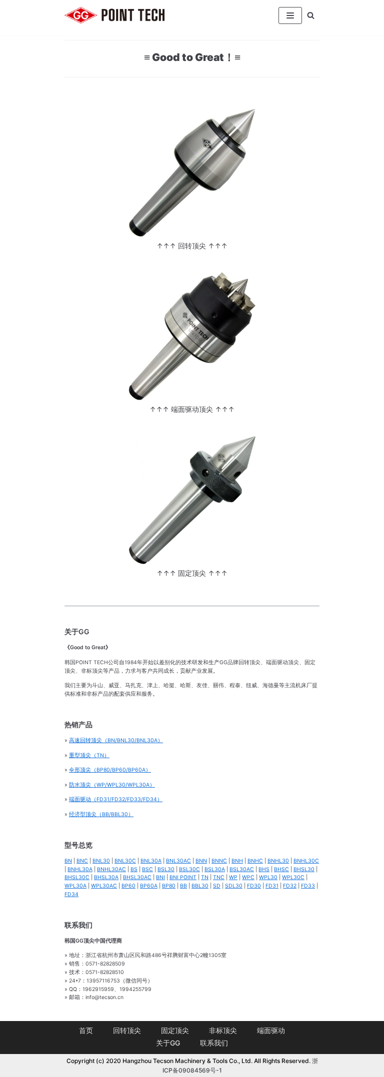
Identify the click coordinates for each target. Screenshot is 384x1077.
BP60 (129, 886)
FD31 (272, 886)
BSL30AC (242, 869)
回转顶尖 (127, 1030)
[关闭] (310, 15)
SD (216, 886)
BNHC (255, 861)
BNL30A (151, 861)
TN (204, 877)
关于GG (168, 1043)
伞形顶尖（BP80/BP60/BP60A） (110, 770)
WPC (248, 877)
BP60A (149, 886)
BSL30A (214, 869)
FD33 (308, 886)
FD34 (71, 894)
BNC (82, 861)
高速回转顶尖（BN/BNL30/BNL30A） (116, 740)
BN (68, 861)
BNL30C (125, 861)
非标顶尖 (223, 1030)
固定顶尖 (175, 1030)
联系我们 (214, 1043)
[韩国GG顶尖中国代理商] (114, 15)
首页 (86, 1030)
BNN (201, 861)
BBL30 (200, 886)
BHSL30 (304, 869)
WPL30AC (104, 886)
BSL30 (166, 869)
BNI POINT (183, 877)
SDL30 (233, 886)
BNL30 (101, 861)
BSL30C (189, 869)
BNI (160, 877)
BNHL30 (278, 861)
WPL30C (293, 877)
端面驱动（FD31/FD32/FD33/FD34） (115, 799)
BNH (237, 861)
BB (183, 886)
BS (134, 869)
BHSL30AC (137, 877)
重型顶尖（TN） (89, 755)
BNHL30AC (111, 869)
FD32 (289, 886)
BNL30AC (178, 861)
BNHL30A (80, 869)
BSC (147, 869)
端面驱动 (271, 1030)
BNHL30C (306, 861)
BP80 (169, 886)
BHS (264, 869)
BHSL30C (77, 877)
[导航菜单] (290, 15)
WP (233, 877)
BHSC (281, 869)
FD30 (254, 886)
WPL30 (268, 877)
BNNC (219, 861)
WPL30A (75, 886)
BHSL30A (106, 877)
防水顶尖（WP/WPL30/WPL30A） (112, 785)
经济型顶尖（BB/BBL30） (101, 814)
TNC (218, 877)
